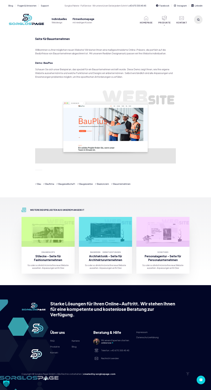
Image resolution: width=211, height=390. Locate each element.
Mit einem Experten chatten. (115, 341)
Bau (39, 183)
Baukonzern (103, 183)
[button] (6, 383)
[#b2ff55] (48, 232)
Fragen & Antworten (27, 5)
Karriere (76, 340)
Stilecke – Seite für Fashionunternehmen (48, 258)
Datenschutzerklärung (147, 337)
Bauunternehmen (121, 183)
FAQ (52, 340)
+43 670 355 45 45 (137, 5)
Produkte (164, 22)
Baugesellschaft (66, 183)
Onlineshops (48, 252)
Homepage (146, 22)
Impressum (142, 332)
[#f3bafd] (162, 232)
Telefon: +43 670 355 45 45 (115, 350)
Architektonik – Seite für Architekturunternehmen (105, 258)
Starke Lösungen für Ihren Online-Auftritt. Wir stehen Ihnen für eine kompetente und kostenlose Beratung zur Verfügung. (112, 309)
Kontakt (181, 22)
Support (45, 5)
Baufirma (49, 183)
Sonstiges (162, 252)
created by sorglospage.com (99, 373)
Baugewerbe (86, 183)
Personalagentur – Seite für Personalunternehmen (163, 258)
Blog (10, 5)
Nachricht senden (110, 358)
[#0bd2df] (105, 232)
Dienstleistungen (112, 252)
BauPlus (48, 62)
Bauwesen (95, 252)
